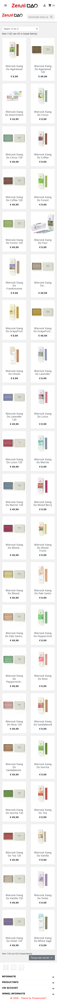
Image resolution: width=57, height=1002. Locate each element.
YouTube (13, 967)
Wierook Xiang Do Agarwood (14, 67)
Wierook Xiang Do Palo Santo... (14, 634)
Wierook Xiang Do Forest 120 (14, 241)
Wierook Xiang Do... (42, 284)
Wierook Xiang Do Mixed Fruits (42, 547)
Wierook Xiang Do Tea (42, 811)
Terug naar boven (42, 957)
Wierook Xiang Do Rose (42, 677)
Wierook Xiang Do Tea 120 (14, 854)
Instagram (21, 967)
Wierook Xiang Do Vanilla (42, 854)
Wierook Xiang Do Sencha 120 (14, 811)
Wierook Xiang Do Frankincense (14, 285)
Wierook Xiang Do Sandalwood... (14, 767)
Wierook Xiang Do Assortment (14, 113)
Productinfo (10, 982)
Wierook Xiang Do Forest (42, 198)
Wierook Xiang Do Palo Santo (42, 592)
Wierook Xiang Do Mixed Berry (42, 503)
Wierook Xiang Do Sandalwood (43, 723)
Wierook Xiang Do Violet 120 (14, 939)
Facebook (6, 967)
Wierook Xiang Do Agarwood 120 (42, 69)
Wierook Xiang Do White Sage (42, 939)
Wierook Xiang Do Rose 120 (14, 723)
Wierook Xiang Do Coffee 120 (14, 198)
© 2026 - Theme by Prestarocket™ (28, 998)
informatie (9, 976)
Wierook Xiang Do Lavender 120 (14, 416)
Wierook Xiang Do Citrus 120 (14, 156)
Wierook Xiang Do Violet (42, 896)
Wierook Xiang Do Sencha (42, 765)
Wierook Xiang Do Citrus (42, 113)
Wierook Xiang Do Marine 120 (14, 503)
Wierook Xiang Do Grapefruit (14, 330)
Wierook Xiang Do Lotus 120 (14, 461)
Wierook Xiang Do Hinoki (14, 372)
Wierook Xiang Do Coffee (42, 156)
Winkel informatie (13, 993)
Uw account (10, 987)
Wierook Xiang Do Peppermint (43, 634)
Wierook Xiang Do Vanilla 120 (14, 896)
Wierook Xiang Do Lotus (42, 415)
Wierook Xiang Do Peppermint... (14, 678)
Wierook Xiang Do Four (42, 241)
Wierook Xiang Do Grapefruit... (42, 330)
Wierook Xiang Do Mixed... (14, 546)
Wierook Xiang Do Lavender (42, 372)
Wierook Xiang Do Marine (42, 461)
